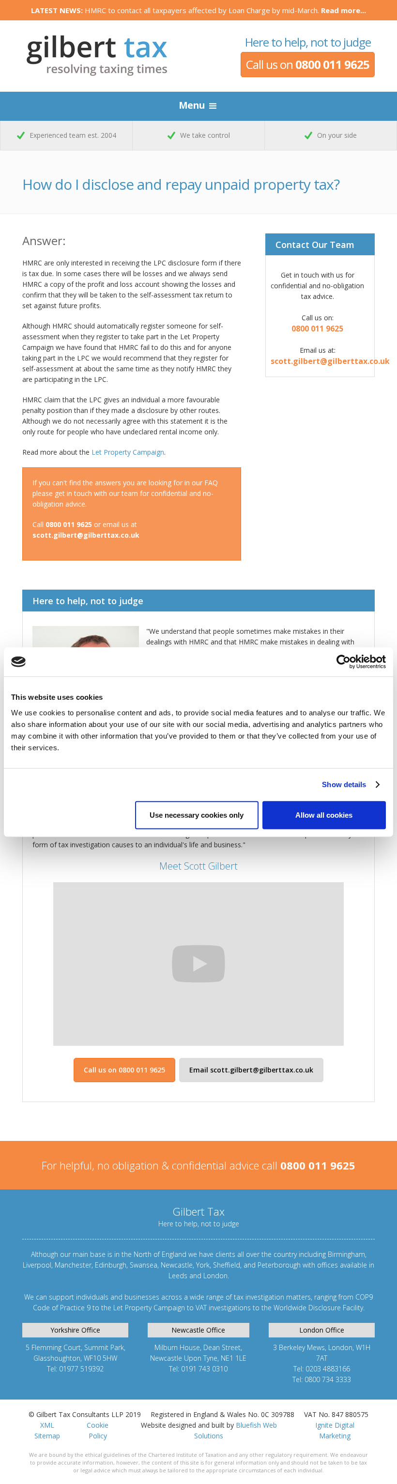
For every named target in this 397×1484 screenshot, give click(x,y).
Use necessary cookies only (197, 814)
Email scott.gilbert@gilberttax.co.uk (251, 1069)
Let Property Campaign (128, 452)
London (215, 1275)
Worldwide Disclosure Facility (318, 1307)
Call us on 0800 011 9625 (124, 1069)
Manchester (73, 1265)
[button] (199, 106)
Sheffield (226, 1265)
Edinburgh (110, 1265)
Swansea (143, 1265)
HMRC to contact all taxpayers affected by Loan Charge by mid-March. (198, 10)
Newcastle (177, 1265)
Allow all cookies (323, 814)
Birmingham (346, 1254)
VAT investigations (223, 1307)
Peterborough (279, 1265)
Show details (344, 784)
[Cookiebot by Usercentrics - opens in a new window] (343, 662)
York (203, 1265)
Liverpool (37, 1265)
